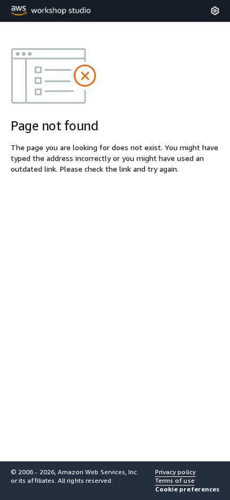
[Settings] (215, 10)
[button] (187, 489)
